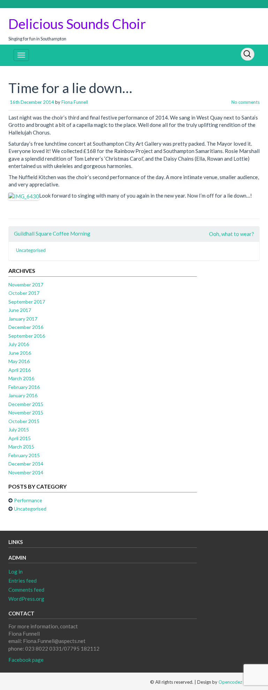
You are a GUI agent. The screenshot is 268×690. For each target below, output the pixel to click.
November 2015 (25, 412)
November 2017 (25, 285)
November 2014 (25, 472)
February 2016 (24, 387)
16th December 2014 (32, 102)
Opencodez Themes (239, 682)
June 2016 (19, 353)
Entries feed (22, 580)
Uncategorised (31, 250)
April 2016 (19, 370)
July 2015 (18, 429)
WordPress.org (26, 599)
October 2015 (23, 421)
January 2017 (22, 319)
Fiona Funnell (74, 102)
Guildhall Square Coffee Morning (52, 233)
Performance (28, 500)
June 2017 (19, 310)
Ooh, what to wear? (231, 234)
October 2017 (23, 293)
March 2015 (21, 447)
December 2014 (25, 464)
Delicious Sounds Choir (77, 24)
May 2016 (19, 361)
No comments (245, 102)
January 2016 (22, 395)
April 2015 (19, 438)
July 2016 (18, 344)
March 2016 (21, 378)
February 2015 (24, 455)
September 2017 (26, 302)
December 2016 (25, 327)
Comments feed (26, 589)
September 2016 (26, 336)
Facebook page (26, 660)
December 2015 (25, 404)
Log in (15, 571)
